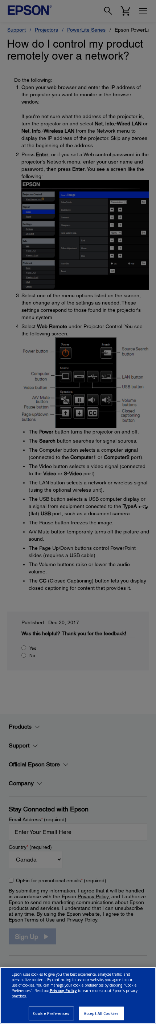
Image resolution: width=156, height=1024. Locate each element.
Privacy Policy (63, 990)
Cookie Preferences (51, 1013)
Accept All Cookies (101, 1013)
